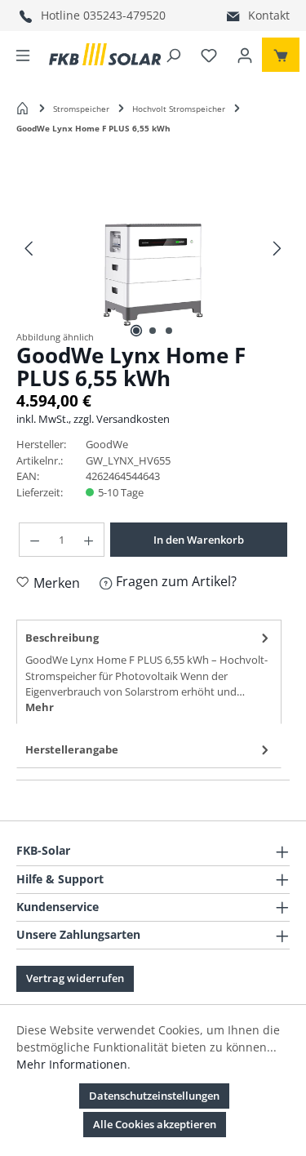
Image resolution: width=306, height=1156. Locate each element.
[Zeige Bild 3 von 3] (169, 330)
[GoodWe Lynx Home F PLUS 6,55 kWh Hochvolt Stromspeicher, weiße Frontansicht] (153, 239)
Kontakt (269, 15)
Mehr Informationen (71, 1064)
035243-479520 (124, 15)
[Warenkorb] (280, 55)
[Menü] (23, 55)
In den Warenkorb (198, 539)
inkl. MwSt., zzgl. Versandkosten (93, 418)
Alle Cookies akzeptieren (154, 1124)
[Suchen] (173, 55)
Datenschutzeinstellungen (154, 1095)
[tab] (149, 672)
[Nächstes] (277, 245)
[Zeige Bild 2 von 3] (152, 330)
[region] (153, 246)
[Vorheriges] (28, 245)
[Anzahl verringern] (34, 539)
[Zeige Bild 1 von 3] (136, 330)
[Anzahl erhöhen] (88, 539)
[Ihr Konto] (245, 55)
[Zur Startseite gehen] (105, 54)
